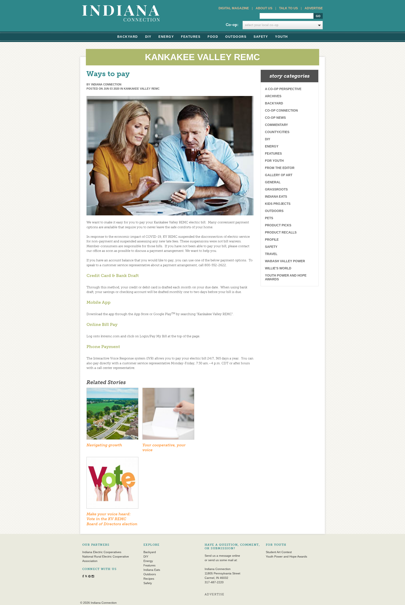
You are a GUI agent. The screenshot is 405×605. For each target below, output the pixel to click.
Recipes (148, 578)
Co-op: (232, 24)
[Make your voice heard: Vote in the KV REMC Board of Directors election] (112, 484)
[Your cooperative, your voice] (168, 415)
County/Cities (277, 132)
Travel (271, 254)
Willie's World (278, 268)
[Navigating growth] (112, 415)
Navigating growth (104, 445)
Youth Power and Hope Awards (285, 277)
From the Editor (279, 168)
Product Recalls (281, 232)
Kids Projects (277, 203)
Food (213, 36)
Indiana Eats (276, 196)
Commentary (276, 125)
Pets (269, 218)
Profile (272, 239)
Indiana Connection (106, 84)
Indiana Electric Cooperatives (101, 552)
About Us (264, 8)
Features (190, 36)
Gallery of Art (278, 175)
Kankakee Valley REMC (141, 88)
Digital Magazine (234, 8)
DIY (148, 36)
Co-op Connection (281, 110)
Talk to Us (288, 8)
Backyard (127, 36)
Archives (273, 96)
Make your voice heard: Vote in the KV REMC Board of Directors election (111, 519)
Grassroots (276, 189)
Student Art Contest (279, 552)
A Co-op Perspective (283, 89)
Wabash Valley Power (285, 261)
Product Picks (278, 225)
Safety (261, 36)
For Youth (274, 160)
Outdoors (235, 36)
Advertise (314, 8)
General (273, 182)
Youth (281, 36)
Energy (166, 36)
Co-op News (275, 117)
